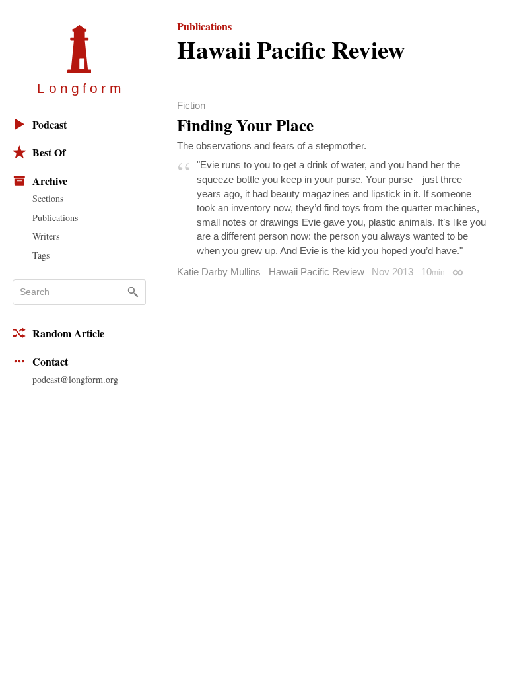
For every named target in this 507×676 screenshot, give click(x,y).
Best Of (48, 152)
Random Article (68, 333)
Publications (55, 217)
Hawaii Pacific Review (316, 271)
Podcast (49, 124)
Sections (47, 198)
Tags (41, 255)
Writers (45, 236)
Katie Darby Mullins (219, 271)
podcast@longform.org (75, 379)
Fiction (191, 105)
